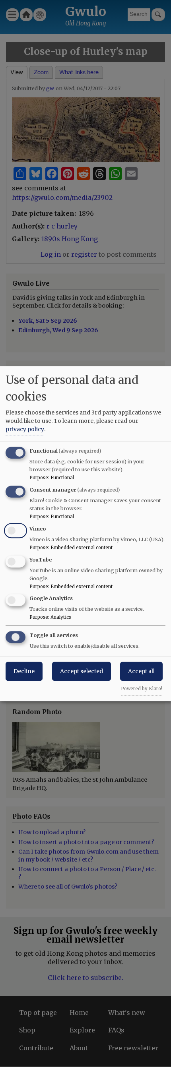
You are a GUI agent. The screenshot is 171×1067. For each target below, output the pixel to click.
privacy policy (25, 429)
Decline (24, 671)
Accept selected (81, 671)
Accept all (141, 671)
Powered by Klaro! (141, 688)
